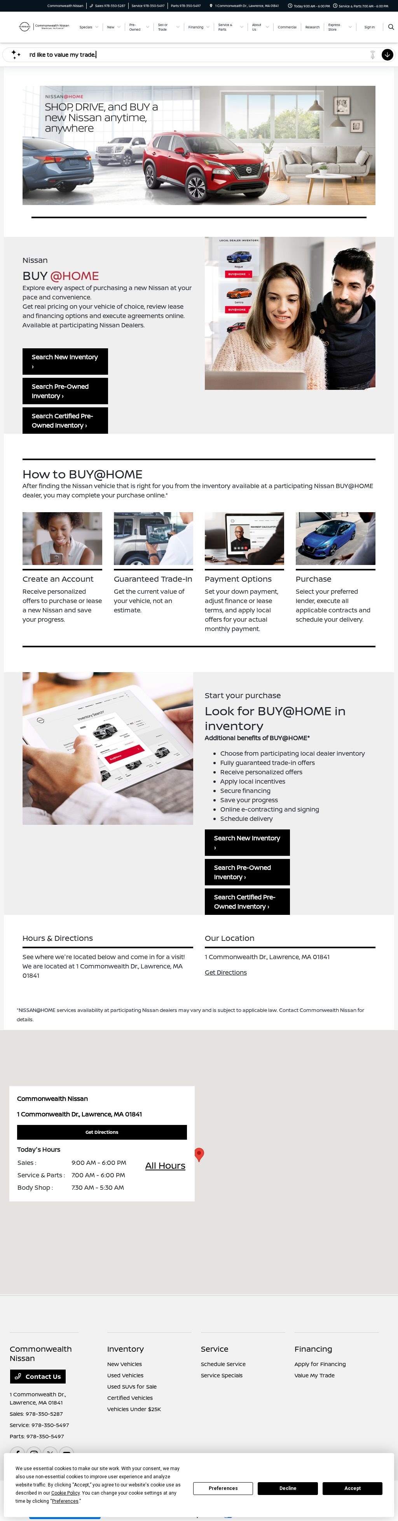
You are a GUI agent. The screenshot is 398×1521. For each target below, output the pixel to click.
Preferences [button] (65, 1501)
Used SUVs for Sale (132, 1386)
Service (215, 1349)
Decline (288, 1488)
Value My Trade (315, 1375)
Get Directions (226, 972)
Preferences (223, 1488)
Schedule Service (223, 1364)
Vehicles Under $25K (134, 1409)
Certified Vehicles (130, 1397)
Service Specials (222, 1375)
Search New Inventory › (65, 361)
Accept (352, 1488)
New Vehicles (124, 1364)
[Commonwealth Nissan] (41, 26)
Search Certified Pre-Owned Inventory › (62, 420)
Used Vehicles (125, 1375)
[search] (391, 27)
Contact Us (42, 1376)
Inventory (125, 1349)
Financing (313, 1349)
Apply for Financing (320, 1364)
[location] (211, 5)
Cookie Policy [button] (65, 1493)
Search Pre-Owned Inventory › (60, 391)
